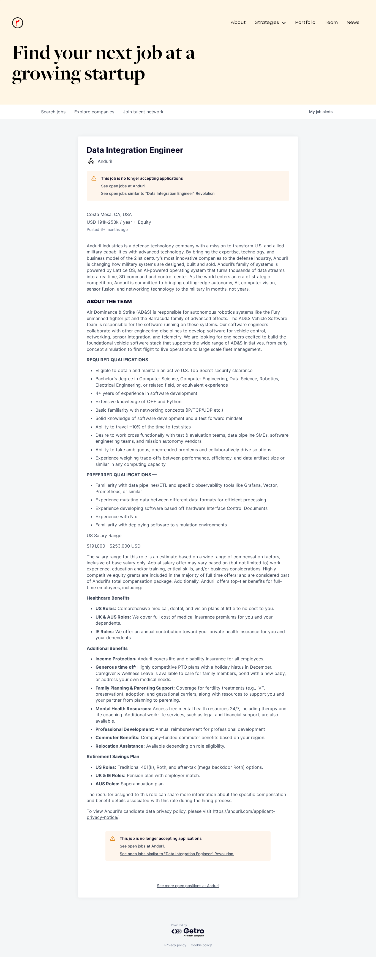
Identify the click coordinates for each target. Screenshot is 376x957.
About (238, 22)
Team (331, 22)
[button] (268, 22)
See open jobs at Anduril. (123, 186)
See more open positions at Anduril (188, 885)
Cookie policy (201, 945)
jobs (53, 111)
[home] (17, 22)
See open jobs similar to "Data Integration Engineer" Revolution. (158, 193)
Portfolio (305, 22)
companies (94, 111)
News (353, 22)
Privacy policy (175, 945)
